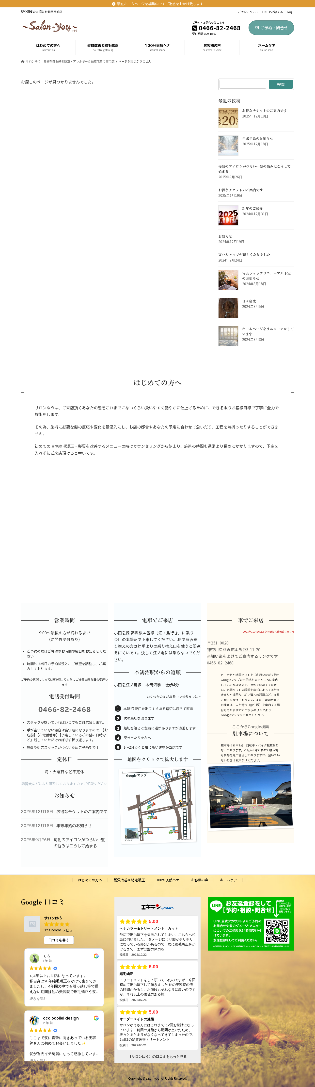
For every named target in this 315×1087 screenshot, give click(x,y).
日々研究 (249, 301)
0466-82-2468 (64, 709)
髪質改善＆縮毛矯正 (129, 880)
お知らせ (225, 236)
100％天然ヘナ (167, 880)
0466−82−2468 (220, 663)
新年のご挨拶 (252, 208)
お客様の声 (199, 880)
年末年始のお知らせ (257, 138)
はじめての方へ (90, 880)
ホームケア (228, 880)
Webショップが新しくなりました (244, 255)
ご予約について (248, 12)
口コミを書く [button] (58, 940)
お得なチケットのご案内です (264, 111)
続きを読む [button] (38, 999)
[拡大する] (182, 778)
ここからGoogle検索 (250, 726)
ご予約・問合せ (274, 28)
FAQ (289, 12)
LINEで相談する (272, 12)
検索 (281, 84)
